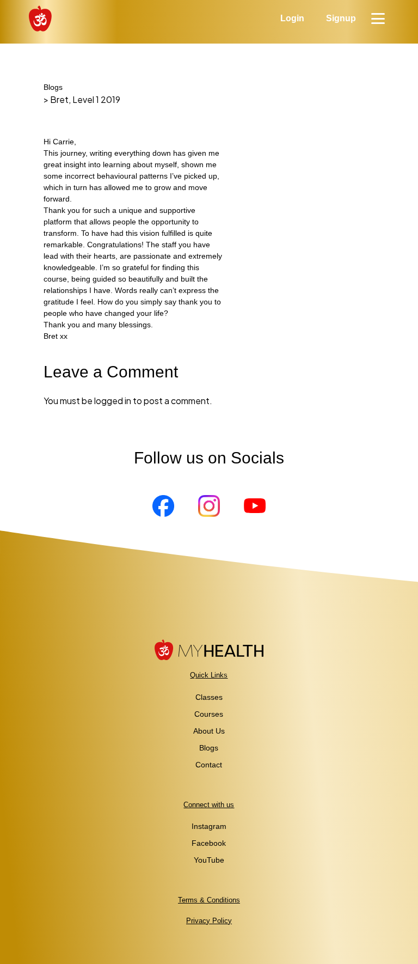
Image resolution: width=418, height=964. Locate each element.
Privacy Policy (209, 921)
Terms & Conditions (209, 900)
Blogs (53, 87)
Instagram (209, 826)
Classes (209, 697)
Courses (208, 714)
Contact (208, 764)
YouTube (209, 860)
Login (292, 18)
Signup (341, 18)
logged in (112, 400)
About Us (209, 731)
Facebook (209, 843)
